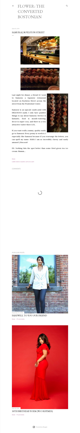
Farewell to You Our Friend (29, 315)
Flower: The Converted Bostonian (31, 11)
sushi (32, 161)
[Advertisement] (40, 233)
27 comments (20, 319)
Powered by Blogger (41, 427)
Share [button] (13, 159)
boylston (22, 161)
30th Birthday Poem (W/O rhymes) (32, 411)
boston (18, 161)
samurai (28, 161)
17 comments (20, 414)
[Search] (67, 5)
